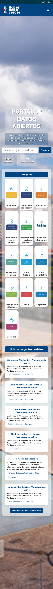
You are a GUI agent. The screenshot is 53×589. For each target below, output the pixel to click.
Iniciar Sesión (44, 2)
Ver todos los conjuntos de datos (26, 510)
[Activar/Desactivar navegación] (47, 10)
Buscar (45, 150)
